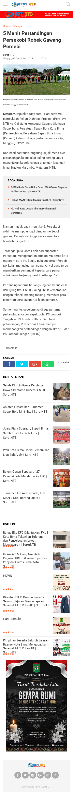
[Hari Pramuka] (61, 626)
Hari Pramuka (12, 619)
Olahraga (17, 26)
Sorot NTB (46, 787)
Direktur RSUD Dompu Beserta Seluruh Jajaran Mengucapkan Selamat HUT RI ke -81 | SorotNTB (26, 601)
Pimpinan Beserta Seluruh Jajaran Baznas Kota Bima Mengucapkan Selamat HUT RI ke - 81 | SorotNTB (25, 646)
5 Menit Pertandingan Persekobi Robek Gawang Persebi (32, 39)
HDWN (7, 576)
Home (6, 26)
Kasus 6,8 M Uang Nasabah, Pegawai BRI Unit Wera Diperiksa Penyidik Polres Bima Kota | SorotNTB (25, 560)
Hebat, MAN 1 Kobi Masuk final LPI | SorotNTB (37, 200)
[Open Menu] (5, 4)
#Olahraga (11, 348)
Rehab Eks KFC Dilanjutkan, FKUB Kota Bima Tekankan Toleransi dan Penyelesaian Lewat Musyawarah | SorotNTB (25, 538)
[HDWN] (61, 583)
